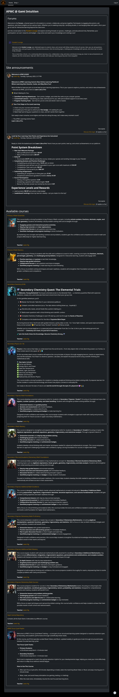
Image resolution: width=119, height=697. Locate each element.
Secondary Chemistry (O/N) (16, 284)
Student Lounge (31, 31)
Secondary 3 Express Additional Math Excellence (23, 487)
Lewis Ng (16, 76)
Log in (116, 3)
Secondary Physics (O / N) (15, 344)
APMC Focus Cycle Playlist (15, 628)
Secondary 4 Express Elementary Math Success (22, 582)
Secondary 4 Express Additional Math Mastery (22, 549)
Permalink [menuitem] (101, 129)
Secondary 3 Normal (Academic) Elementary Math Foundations (28, 457)
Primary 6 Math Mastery (15, 250)
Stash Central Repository (15, 615)
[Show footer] (114, 692)
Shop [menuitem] (16, 3)
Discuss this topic (90, 132)
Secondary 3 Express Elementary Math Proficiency (23, 516)
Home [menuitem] (11, 3)
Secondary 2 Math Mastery (16, 426)
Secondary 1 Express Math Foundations (20, 396)
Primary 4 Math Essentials (15, 216)
